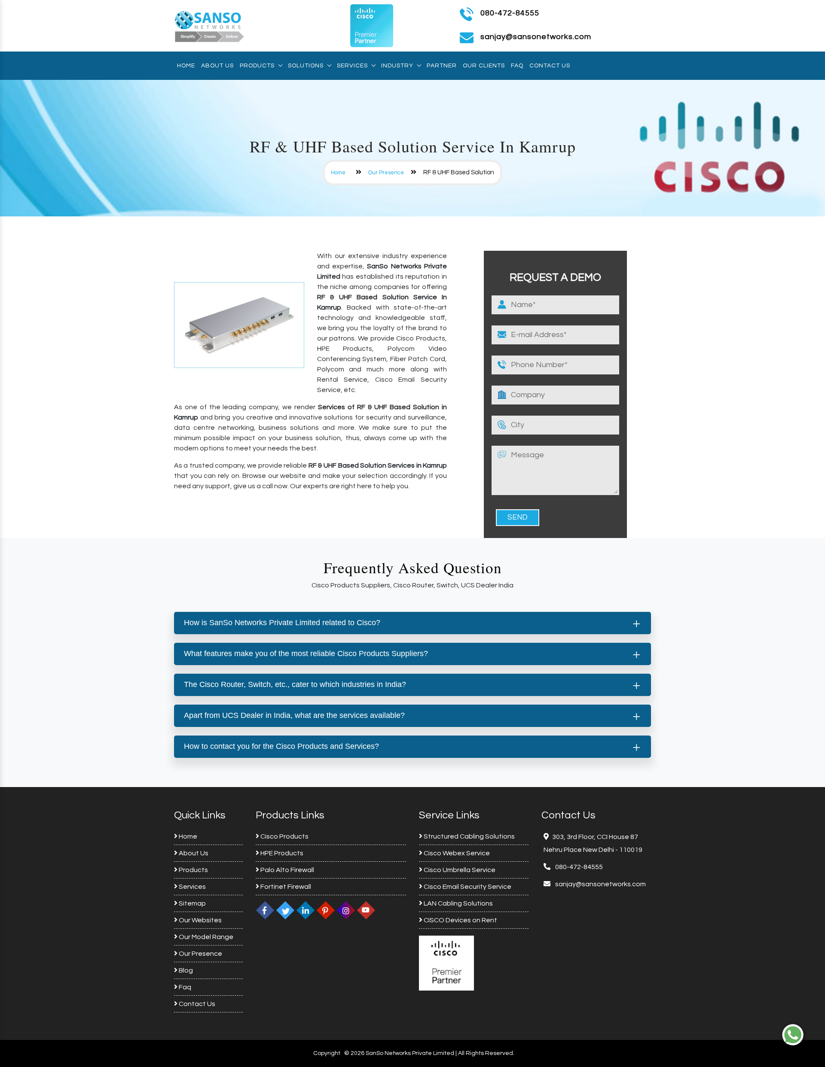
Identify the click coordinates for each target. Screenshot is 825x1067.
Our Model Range (205, 936)
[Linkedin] (305, 910)
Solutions (306, 66)
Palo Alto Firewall (286, 869)
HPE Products (281, 853)
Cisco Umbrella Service (458, 869)
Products (257, 66)
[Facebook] (265, 910)
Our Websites (199, 920)
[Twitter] (285, 910)
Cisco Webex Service (456, 853)
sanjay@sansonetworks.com (600, 884)
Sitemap (191, 903)
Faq (517, 66)
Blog (185, 970)
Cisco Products (284, 836)
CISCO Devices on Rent (459, 920)
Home (186, 66)
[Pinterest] (326, 910)
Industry (397, 66)
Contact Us (549, 66)
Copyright (326, 1053)
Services (352, 66)
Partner (442, 66)
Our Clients (484, 66)
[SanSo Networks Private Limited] (209, 25)
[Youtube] (366, 910)
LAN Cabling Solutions (457, 903)
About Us (217, 66)
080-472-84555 (509, 13)
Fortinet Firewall (285, 886)
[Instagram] (346, 910)
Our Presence (386, 173)
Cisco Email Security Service (466, 886)
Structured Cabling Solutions (468, 836)
